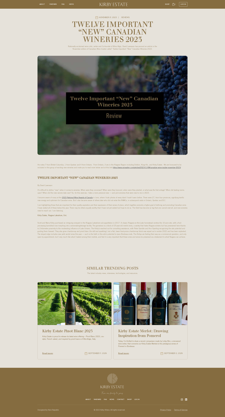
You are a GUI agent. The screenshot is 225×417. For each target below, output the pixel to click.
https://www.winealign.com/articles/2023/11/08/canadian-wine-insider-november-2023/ (147, 167)
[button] (173, 4)
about (88, 399)
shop (129, 399)
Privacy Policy (165, 410)
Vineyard (53, 4)
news (71, 4)
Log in (183, 4)
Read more (47, 353)
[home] (114, 4)
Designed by (48, 410)
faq (105, 399)
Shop (167, 4)
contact (120, 399)
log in (137, 399)
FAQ (63, 4)
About (42, 4)
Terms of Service (181, 410)
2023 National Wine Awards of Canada (77, 197)
